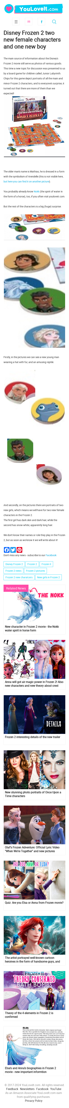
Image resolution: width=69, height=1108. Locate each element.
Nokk (36, 191)
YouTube (55, 1089)
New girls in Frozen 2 (48, 577)
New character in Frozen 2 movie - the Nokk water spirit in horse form (32, 628)
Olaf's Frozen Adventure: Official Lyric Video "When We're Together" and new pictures (32, 849)
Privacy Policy (33, 1101)
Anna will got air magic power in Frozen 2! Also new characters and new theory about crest (34, 684)
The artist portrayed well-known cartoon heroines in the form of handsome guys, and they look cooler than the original (32, 959)
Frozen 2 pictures (35, 570)
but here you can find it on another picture (26, 181)
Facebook (41, 21)
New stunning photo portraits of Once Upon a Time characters (33, 794)
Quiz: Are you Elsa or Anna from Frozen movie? (34, 903)
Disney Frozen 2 (14, 564)
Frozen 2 (32, 564)
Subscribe (28, 21)
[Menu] (16, 21)
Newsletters (27, 1089)
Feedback (12, 1089)
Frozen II (46, 564)
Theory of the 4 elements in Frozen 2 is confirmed (29, 1015)
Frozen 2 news (13, 570)
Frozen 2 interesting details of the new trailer (32, 737)
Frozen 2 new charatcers (19, 577)
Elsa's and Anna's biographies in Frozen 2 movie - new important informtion (30, 1070)
